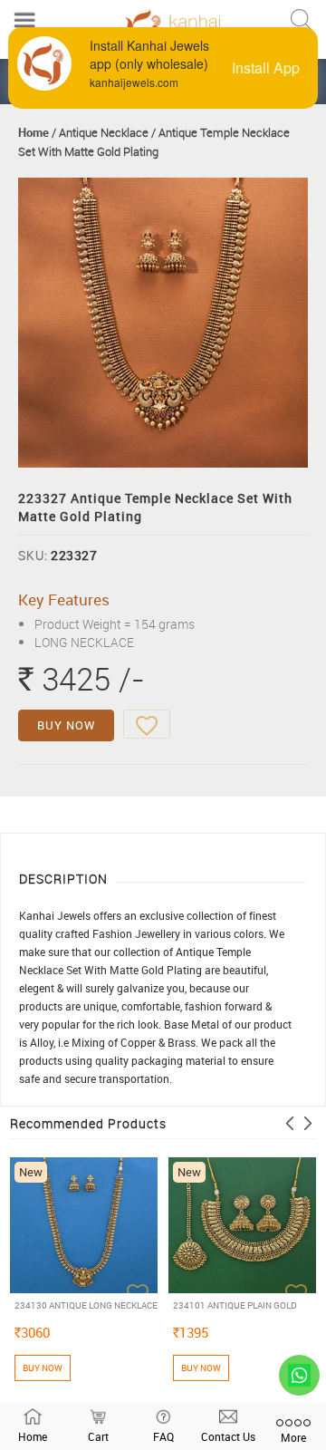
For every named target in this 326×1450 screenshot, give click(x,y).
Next (308, 1123)
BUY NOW (66, 725)
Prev (289, 1123)
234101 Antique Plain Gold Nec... (235, 1305)
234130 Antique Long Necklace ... (86, 1305)
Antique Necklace (104, 132)
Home (33, 132)
